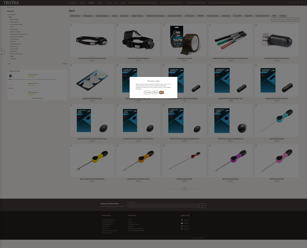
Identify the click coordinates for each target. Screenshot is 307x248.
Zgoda (161, 92)
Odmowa (155, 92)
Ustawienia (147, 92)
